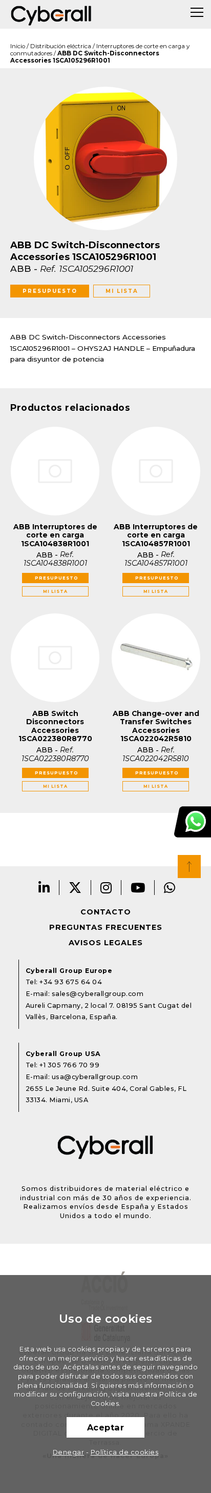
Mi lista (122, 291)
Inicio (17, 46)
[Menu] (197, 12)
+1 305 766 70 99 (69, 1065)
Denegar (69, 1452)
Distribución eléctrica (60, 46)
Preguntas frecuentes (105, 927)
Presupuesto (50, 291)
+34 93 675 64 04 (70, 982)
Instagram (106, 887)
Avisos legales (106, 942)
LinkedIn (44, 887)
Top (189, 866)
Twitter (75, 887)
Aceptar (105, 1427)
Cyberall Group (51, 14)
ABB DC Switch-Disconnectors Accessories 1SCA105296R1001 (84, 57)
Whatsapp (170, 887)
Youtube (138, 887)
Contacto (105, 912)
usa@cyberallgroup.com (95, 1077)
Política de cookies (125, 1452)
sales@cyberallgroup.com (98, 994)
